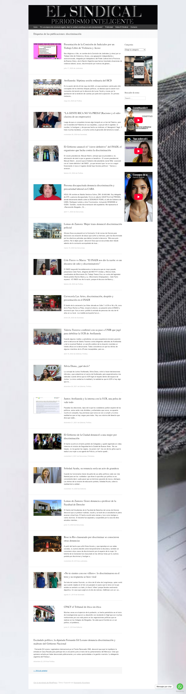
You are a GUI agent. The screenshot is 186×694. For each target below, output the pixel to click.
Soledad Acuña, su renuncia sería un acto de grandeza (91, 468)
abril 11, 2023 (68, 212)
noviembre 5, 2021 (70, 456)
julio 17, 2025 (68, 68)
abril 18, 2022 (68, 354)
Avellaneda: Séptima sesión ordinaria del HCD (88, 80)
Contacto (134, 27)
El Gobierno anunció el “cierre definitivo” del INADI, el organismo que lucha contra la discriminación (93, 148)
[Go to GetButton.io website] (180, 691)
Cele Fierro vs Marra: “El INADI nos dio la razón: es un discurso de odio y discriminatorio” (93, 261)
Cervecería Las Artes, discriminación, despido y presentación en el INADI (88, 298)
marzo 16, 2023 (69, 248)
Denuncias (79, 212)
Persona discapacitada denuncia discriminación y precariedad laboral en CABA (89, 187)
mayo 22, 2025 (69, 101)
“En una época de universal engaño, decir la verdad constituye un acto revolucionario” (71, 27)
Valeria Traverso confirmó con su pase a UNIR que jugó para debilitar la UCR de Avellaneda (92, 331)
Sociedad (83, 134)
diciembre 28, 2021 (70, 386)
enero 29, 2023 (69, 317)
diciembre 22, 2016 (40, 661)
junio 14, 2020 (69, 525)
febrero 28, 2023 (69, 284)
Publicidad (109, 27)
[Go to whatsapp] (180, 686)
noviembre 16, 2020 (71, 489)
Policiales (91, 456)
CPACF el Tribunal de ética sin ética (82, 606)
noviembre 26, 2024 (71, 134)
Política (79, 101)
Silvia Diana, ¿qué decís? (77, 366)
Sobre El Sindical (121, 27)
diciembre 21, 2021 (70, 422)
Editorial (79, 354)
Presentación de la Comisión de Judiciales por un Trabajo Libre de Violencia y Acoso (89, 46)
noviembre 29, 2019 (71, 561)
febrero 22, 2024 (69, 173)
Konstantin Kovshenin (82, 682)
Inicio (35, 27)
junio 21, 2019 (69, 627)
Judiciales (79, 68)
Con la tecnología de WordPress (45, 682)
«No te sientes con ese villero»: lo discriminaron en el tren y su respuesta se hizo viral (91, 574)
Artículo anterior (40, 670)
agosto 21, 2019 (69, 594)
